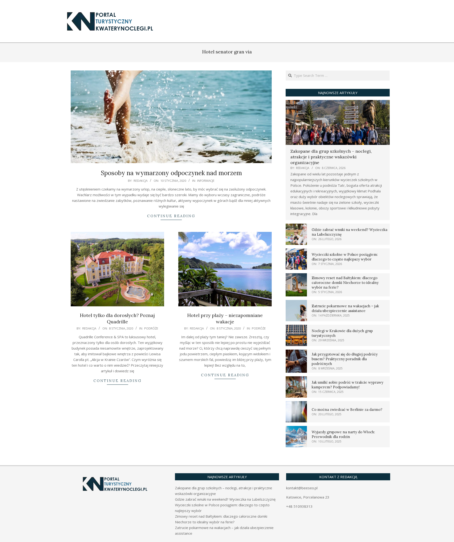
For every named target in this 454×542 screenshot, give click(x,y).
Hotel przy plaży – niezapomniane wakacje (225, 318)
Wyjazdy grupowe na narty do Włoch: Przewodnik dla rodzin (343, 434)
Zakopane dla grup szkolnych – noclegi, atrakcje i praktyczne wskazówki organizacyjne (331, 156)
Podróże (151, 328)
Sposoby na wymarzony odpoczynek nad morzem (171, 173)
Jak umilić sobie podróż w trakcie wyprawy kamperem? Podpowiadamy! (347, 384)
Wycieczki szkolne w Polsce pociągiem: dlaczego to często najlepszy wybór (345, 256)
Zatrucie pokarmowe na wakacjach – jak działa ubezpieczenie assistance (345, 308)
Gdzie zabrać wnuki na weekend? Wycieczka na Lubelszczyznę (225, 499)
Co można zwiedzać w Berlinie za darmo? (347, 409)
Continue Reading (171, 216)
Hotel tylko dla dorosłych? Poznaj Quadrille (117, 318)
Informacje (205, 180)
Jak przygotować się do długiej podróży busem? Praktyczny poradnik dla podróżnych (345, 359)
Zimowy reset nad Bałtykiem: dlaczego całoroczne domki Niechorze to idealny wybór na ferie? (345, 283)
